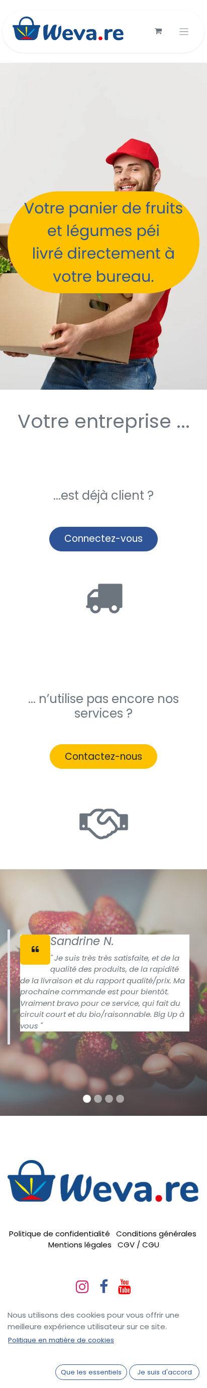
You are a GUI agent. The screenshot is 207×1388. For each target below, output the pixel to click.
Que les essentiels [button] (91, 1372)
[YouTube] (125, 1287)
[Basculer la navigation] (184, 31)
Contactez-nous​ (103, 756)
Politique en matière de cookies (61, 1340)
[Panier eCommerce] (158, 31)
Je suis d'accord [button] (164, 1372)
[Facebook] (104, 1287)
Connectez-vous (103, 538)
